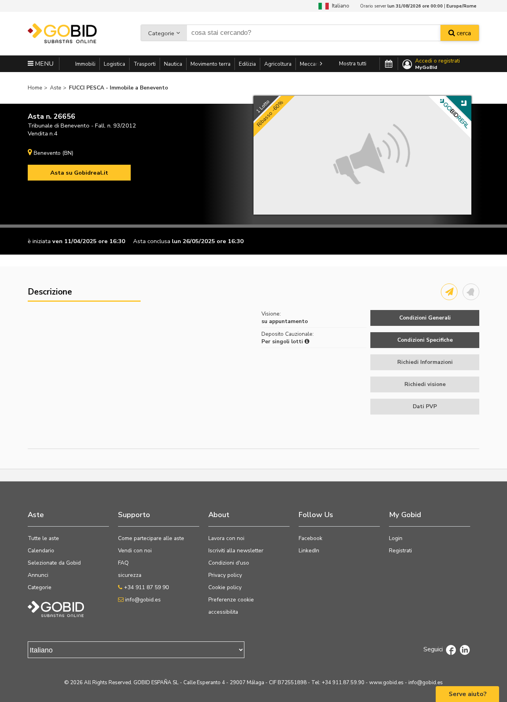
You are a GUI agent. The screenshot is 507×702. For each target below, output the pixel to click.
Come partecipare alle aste (151, 538)
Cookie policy (225, 587)
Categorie (161, 33)
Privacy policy (225, 575)
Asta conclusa (151, 241)
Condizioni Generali (425, 318)
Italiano (339, 6)
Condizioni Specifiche (425, 340)
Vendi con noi (135, 550)
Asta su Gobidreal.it (79, 173)
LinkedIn (309, 550)
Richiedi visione (425, 384)
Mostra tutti (352, 63)
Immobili (85, 64)
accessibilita (223, 612)
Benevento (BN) (53, 153)
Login (395, 538)
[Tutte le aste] (389, 64)
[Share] (449, 291)
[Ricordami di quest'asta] (471, 291)
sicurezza (129, 575)
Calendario (41, 550)
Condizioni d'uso (228, 563)
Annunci (38, 575)
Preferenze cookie (231, 599)
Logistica (114, 64)
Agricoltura (278, 64)
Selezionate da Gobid (54, 563)
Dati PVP (425, 406)
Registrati (400, 550)
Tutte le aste (43, 538)
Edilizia (247, 64)
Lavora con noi (226, 538)
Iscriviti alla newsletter (235, 550)
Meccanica (313, 64)
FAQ (123, 563)
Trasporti (144, 64)
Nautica (173, 64)
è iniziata (39, 241)
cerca (463, 33)
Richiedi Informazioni (425, 362)
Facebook (310, 538)
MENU (43, 63)
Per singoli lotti (283, 341)
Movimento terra (211, 64)
